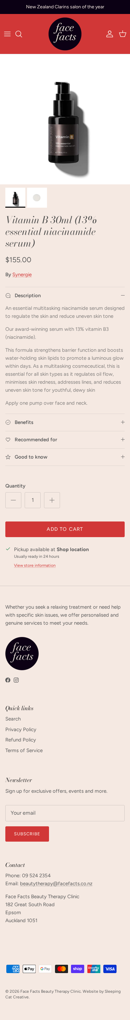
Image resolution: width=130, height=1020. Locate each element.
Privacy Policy (20, 729)
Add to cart (65, 529)
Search (13, 719)
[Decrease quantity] (13, 500)
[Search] (22, 34)
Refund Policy (20, 740)
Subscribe (27, 833)
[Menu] (7, 34)
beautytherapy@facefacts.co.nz (56, 884)
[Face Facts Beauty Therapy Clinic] (65, 34)
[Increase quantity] (52, 500)
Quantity (15, 486)
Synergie (22, 275)
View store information (35, 565)
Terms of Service (24, 750)
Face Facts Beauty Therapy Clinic (50, 991)
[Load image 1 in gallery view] (65, 119)
